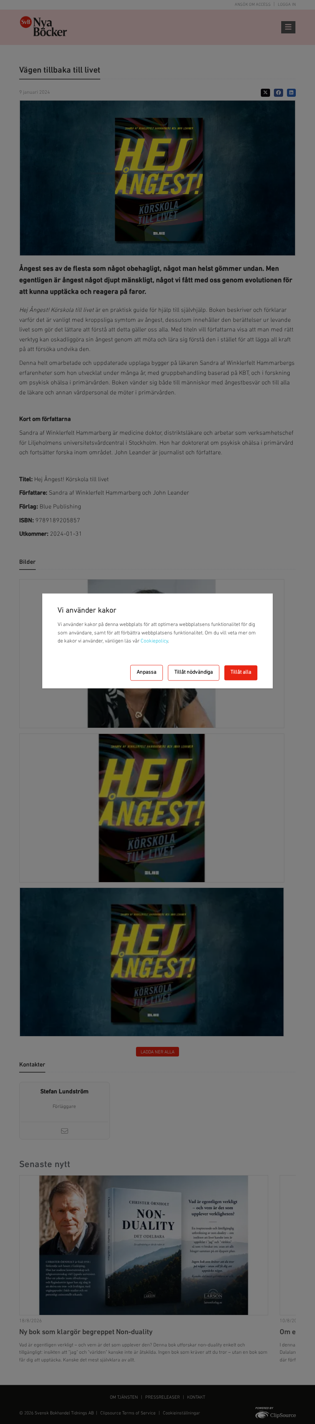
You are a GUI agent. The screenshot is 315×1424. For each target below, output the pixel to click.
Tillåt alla (240, 673)
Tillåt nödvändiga (193, 673)
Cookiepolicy (154, 641)
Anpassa (146, 673)
